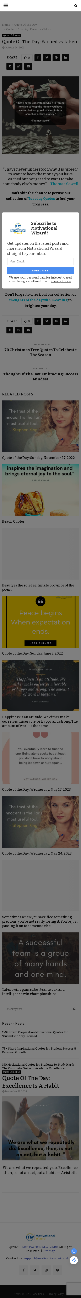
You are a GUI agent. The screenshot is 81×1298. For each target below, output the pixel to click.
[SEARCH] (74, 1009)
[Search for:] (40, 1009)
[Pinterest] (57, 1270)
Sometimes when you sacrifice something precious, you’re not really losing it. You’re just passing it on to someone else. (39, 921)
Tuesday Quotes (41, 199)
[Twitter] (34, 1270)
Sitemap (49, 1251)
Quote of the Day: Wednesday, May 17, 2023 (36, 789)
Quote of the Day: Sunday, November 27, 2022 (38, 458)
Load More (40, 1204)
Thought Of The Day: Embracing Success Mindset (40, 376)
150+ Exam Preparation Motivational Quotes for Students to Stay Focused (35, 1034)
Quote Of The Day (11, 35)
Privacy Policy (56, 1294)
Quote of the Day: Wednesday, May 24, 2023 (37, 853)
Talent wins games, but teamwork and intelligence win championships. (33, 992)
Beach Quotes (13, 521)
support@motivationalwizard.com (49, 1258)
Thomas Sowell (64, 184)
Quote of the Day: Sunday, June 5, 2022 (32, 653)
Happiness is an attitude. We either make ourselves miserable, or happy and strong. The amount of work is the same (40, 721)
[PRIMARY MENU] (5, 5)
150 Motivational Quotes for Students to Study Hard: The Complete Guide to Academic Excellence (38, 1066)
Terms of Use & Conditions (29, 1294)
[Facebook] (23, 1270)
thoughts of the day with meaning (38, 300)
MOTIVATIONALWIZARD (40, 1247)
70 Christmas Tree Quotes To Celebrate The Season (40, 352)
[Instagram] (46, 1270)
